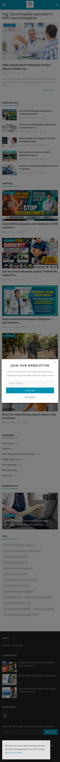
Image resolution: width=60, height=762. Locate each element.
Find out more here (13, 752)
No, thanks (30, 397)
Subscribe (30, 390)
